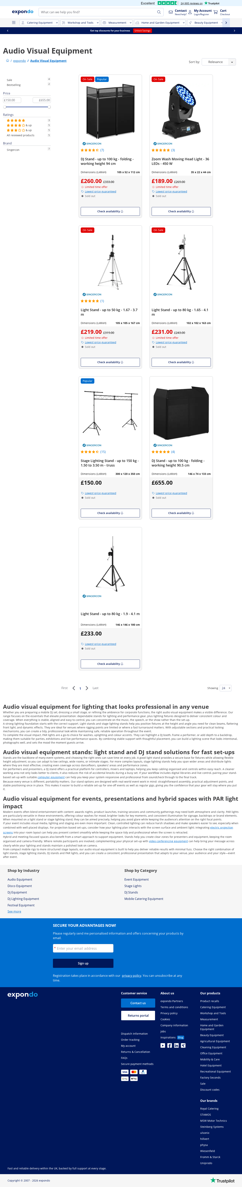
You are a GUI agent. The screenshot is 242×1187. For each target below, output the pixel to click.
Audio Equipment (20, 879)
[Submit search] (159, 12)
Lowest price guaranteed (100, 191)
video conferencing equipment (168, 841)
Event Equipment (136, 879)
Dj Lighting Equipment (23, 899)
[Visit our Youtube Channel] (163, 1046)
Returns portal (138, 1015)
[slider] (4, 107)
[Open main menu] (13, 22)
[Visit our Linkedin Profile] (176, 1046)
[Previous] (73, 688)
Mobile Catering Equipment (143, 899)
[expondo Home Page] (7, 61)
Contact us (138, 1003)
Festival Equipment (21, 905)
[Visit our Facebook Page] (169, 1046)
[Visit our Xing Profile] (183, 1046)
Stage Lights (133, 886)
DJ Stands (131, 892)
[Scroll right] (234, 30)
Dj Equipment (17, 892)
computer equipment (51, 777)
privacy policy (131, 976)
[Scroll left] (7, 30)
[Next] (86, 688)
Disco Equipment (20, 886)
